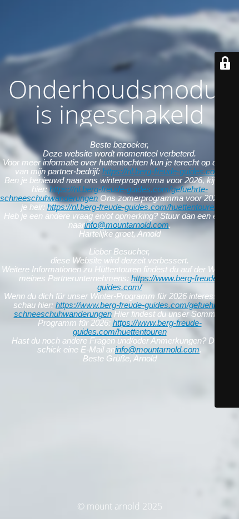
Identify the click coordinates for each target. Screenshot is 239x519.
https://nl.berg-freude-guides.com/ (163, 171)
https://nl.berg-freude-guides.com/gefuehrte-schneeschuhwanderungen (104, 193)
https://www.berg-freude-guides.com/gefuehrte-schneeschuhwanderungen (120, 309)
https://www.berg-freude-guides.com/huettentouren (137, 327)
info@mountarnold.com (126, 224)
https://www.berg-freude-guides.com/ (158, 282)
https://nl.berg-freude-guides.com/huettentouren (132, 207)
